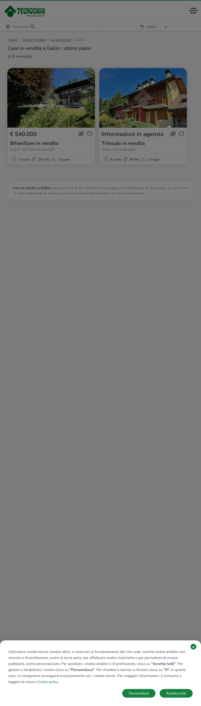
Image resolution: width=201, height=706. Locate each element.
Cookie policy (47, 681)
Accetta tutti (176, 693)
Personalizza (139, 693)
